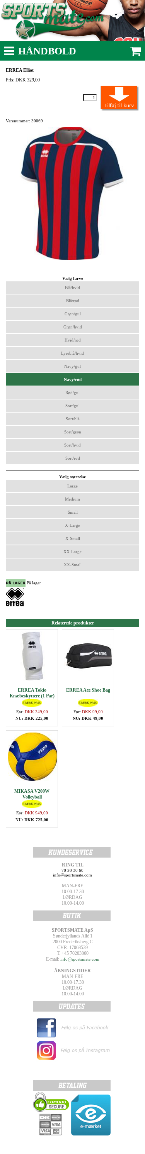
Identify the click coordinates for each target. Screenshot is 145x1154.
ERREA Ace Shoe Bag (88, 690)
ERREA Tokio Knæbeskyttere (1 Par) (32, 693)
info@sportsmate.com (79, 959)
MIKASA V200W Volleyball (31, 794)
